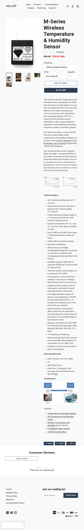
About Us (52, 8)
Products (37, 4)
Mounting (48, 63)
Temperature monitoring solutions (61, 413)
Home (28, 4)
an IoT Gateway (64, 140)
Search (9, 489)
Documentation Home (15, 503)
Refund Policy (11, 493)
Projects (31, 8)
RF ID (46, 72)
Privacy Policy (11, 496)
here (55, 374)
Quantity (71, 72)
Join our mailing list (53, 489)
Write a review (21, 459)
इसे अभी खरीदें (61, 90)
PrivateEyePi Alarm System (58, 429)
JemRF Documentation (57, 432)
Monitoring (41, 8)
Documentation (51, 4)
